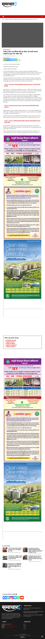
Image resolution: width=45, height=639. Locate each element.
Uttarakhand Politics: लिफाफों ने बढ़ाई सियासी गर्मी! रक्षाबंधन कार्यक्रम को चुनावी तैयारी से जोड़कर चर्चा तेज (35, 550)
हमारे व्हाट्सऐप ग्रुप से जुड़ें (11, 340)
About (24, 624)
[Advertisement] (23, 10)
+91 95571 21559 (9, 627)
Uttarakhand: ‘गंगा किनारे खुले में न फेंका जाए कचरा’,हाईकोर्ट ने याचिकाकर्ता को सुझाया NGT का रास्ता (14, 565)
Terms (24, 628)
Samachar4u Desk (17, 552)
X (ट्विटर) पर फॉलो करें (10, 346)
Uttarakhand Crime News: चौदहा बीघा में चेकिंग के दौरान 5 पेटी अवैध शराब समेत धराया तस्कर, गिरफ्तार (35, 558)
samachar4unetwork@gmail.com (11, 626)
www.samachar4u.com (10, 625)
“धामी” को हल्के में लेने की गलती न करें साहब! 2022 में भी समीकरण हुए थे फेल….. (15, 550)
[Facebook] (8, 60)
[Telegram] (11, 60)
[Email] (5, 60)
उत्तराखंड (4, 49)
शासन (9, 49)
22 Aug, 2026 (10, 552)
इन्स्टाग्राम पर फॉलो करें (10, 343)
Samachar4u (24, 634)
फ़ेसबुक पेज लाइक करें (10, 342)
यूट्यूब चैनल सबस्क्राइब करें (11, 345)
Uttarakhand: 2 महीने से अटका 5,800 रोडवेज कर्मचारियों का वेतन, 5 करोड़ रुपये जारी (15, 557)
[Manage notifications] (42, 636)
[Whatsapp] (16, 60)
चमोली (7, 49)
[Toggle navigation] (3, 16)
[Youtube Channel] (22, 597)
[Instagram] (11, 597)
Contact (24, 625)
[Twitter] (13, 60)
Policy (24, 627)
